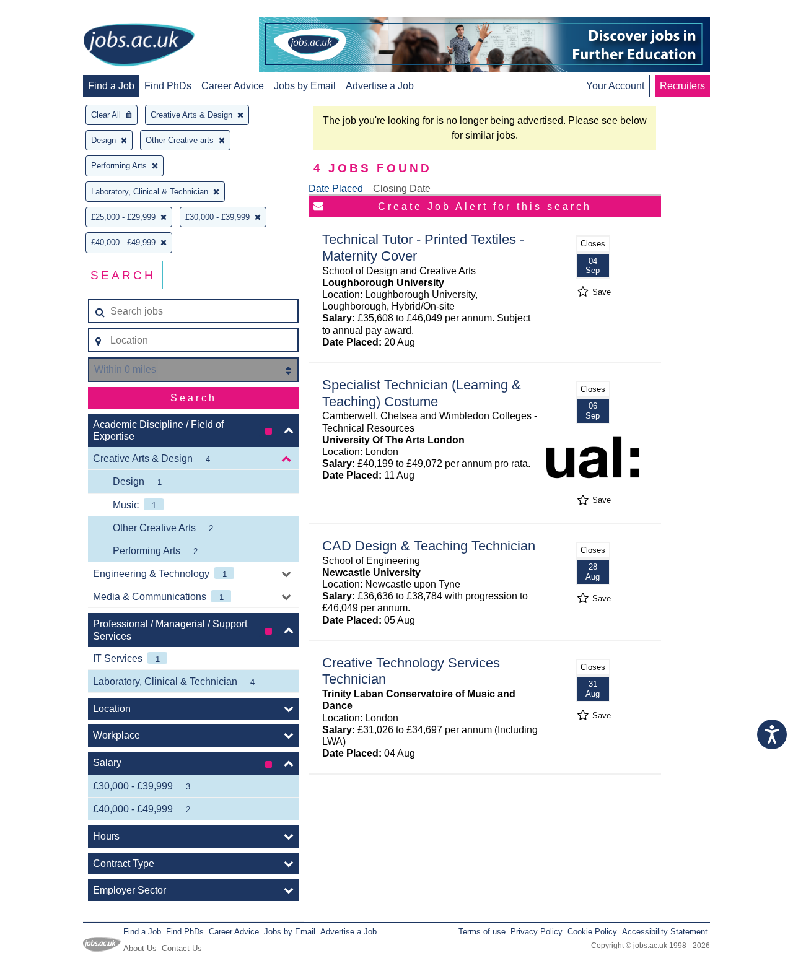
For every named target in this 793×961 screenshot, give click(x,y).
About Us (140, 948)
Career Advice (232, 85)
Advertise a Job (380, 85)
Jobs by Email (305, 85)
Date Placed (336, 188)
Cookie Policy (592, 931)
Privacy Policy (536, 931)
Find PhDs (167, 85)
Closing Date (402, 188)
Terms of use (482, 931)
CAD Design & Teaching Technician (428, 546)
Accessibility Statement (665, 931)
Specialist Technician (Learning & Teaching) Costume (421, 393)
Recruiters (682, 85)
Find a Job (111, 85)
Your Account (615, 85)
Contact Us (182, 948)
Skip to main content (49, 11)
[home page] (139, 46)
